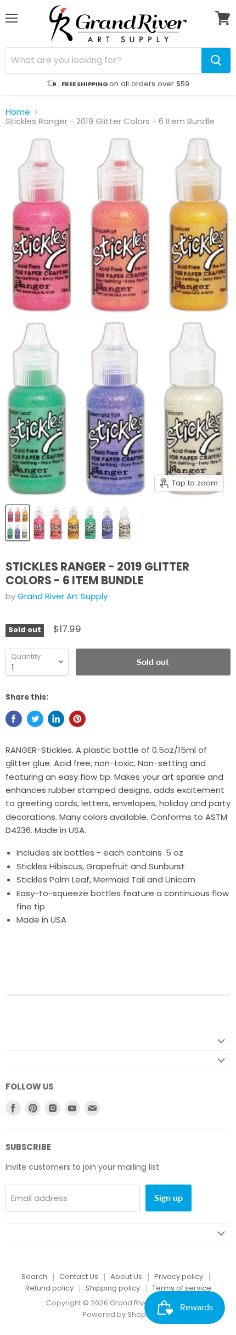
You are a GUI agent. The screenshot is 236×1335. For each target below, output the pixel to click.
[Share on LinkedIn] (56, 719)
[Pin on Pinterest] (77, 719)
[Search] (216, 60)
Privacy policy (178, 1276)
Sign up (168, 1197)
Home (17, 111)
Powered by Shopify (118, 1314)
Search (34, 1276)
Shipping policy (113, 1288)
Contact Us (78, 1276)
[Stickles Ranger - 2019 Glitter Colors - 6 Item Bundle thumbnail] (17, 522)
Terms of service (181, 1288)
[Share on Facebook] (13, 719)
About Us (126, 1276)
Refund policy (49, 1288)
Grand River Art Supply (63, 596)
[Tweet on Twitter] (35, 719)
